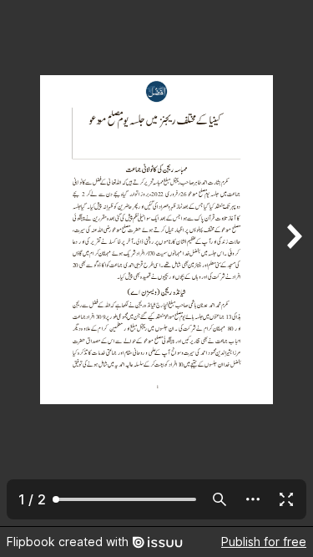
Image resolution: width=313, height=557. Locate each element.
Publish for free (263, 541)
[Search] (219, 499)
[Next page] (293, 263)
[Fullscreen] (286, 499)
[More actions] (253, 499)
